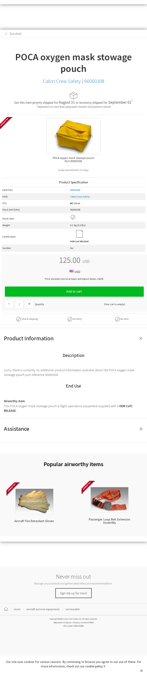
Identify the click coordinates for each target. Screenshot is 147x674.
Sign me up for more (73, 593)
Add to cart (74, 291)
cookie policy (94, 666)
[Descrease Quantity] (9, 304)
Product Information (73, 338)
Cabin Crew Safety (80, 196)
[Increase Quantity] (29, 304)
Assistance (73, 428)
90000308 (75, 190)
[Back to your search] (6, 34)
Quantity (39, 304)
